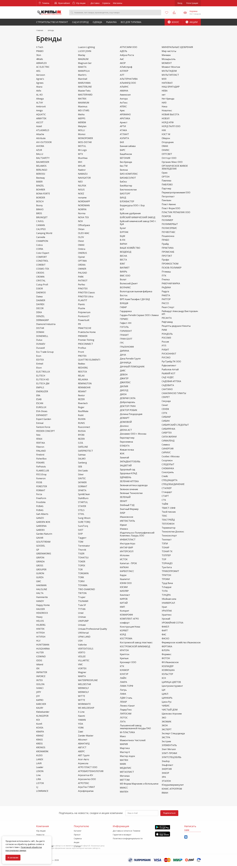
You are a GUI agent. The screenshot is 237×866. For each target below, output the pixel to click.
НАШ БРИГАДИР (171, 86)
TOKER (81, 561)
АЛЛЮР (124, 71)
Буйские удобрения (130, 213)
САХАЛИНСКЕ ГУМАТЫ (174, 393)
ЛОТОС (124, 717)
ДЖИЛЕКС (125, 382)
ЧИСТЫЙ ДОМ (170, 709)
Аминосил (125, 94)
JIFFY (38, 692)
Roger (81, 407)
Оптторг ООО (169, 158)
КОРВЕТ (124, 630)
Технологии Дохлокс (173, 531)
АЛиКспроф (126, 67)
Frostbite (41, 502)
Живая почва (127, 449)
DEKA (39, 312)
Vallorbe (82, 644)
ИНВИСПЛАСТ (128, 539)
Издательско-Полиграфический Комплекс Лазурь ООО (137, 534)
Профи (165, 259)
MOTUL (82, 146)
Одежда (97, 22)
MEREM (82, 122)
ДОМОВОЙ (126, 422)
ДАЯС (123, 370)
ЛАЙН (123, 678)
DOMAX (40, 332)
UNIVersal (83, 632)
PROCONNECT (85, 344)
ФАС (164, 634)
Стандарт (167, 492)
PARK (81, 276)
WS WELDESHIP (86, 707)
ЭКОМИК (166, 721)
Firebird (40, 454)
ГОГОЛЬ (124, 327)
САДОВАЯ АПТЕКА (171, 381)
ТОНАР (165, 547)
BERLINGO (41, 169)
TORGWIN (83, 573)
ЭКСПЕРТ (167, 729)
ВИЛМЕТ (125, 267)
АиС (122, 59)
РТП (164, 345)
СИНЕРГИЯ (167, 448)
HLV (38, 640)
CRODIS (40, 272)
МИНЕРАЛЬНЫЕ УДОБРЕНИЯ (177, 47)
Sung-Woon (84, 518)
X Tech (39, 47)
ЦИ (163, 689)
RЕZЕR (81, 438)
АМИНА (124, 90)
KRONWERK (42, 751)
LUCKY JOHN (84, 51)
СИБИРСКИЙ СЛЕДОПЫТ (175, 424)
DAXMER (40, 300)
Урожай (166, 618)
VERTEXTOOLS (85, 648)
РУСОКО (166, 357)
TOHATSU (83, 557)
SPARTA (82, 490)
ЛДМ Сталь (126, 697)
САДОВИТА (168, 385)
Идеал (123, 524)
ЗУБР (122, 513)
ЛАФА (123, 693)
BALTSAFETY (43, 158)
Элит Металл (169, 749)
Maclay (81, 55)
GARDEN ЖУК (43, 522)
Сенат (165, 405)
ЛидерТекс (126, 709)
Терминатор (168, 527)
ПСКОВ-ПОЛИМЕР (171, 267)
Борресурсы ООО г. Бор (132, 205)
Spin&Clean (84, 494)
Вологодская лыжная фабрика (136, 291)
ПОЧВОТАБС (168, 232)
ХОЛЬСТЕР (167, 674)
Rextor (81, 395)
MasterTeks (84, 90)
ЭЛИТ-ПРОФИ (169, 753)
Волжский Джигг (129, 283)
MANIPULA (84, 71)
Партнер (166, 188)
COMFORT (41, 257)
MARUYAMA (84, 82)
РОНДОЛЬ (167, 333)
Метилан (125, 775)
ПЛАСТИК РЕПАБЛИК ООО (176, 212)
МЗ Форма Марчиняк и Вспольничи (139, 783)
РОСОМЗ (166, 337)
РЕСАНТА (167, 318)
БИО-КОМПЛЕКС (129, 173)
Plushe (81, 308)
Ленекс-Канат (127, 705)
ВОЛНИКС (125, 287)
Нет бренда (168, 98)
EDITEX (40, 359)
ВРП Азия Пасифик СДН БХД (135, 299)
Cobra (39, 245)
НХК (164, 130)
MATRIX (82, 98)
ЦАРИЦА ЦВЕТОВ (171, 682)
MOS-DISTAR (85, 142)
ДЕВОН (124, 374)
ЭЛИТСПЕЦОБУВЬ (171, 757)
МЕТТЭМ (125, 779)
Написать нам (190, 828)
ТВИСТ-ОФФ (168, 508)
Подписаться (169, 813)
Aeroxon (40, 75)
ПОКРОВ (166, 216)
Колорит (124, 610)
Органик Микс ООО (172, 162)
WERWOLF (83, 688)
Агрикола (83, 763)
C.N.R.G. (40, 221)
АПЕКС (123, 106)
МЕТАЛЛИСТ (127, 772)
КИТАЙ (124, 603)
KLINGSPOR (42, 715)
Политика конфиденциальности (128, 838)
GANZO (40, 518)
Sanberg (82, 462)
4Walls (39, 59)
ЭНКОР (165, 773)
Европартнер (127, 437)
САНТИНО (167, 389)
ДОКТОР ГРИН (128, 406)
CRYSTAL (41, 280)
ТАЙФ (165, 504)
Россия (165, 341)
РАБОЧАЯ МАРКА (171, 283)
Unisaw (82, 624)
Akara (39, 86)
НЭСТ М (166, 134)
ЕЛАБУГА (124, 445)
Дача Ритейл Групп (130, 358)
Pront (81, 351)
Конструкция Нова (130, 626)
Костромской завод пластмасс (136, 642)
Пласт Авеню (169, 204)
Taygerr (82, 537)
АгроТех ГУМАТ (86, 787)
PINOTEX (83, 288)
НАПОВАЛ (167, 82)
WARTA (82, 676)
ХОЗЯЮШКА (168, 670)
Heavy (39, 617)
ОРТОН (166, 176)
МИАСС (124, 787)
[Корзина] (185, 12)
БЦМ (122, 236)
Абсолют (82, 739)
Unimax (82, 617)
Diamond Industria (45, 324)
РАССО (165, 303)
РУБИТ (165, 349)
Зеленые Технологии (131, 493)
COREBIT (41, 264)
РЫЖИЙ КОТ (168, 373)
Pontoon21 (84, 316)
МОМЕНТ (167, 63)
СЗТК (164, 413)
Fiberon (40, 446)
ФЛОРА (166, 650)
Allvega (40, 98)
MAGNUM (83, 59)
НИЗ (164, 102)
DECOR (39, 308)
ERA (38, 395)
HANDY (40, 601)
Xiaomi (81, 715)
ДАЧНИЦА (125, 362)
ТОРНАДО (167, 563)
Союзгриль (168, 472)
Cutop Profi (42, 284)
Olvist (81, 241)
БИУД (123, 197)
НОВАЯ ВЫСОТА (170, 114)
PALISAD (82, 272)
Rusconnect (84, 427)
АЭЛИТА (124, 138)
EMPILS (40, 387)
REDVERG (83, 367)
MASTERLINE (85, 86)
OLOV (81, 237)
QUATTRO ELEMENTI (89, 359)
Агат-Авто (83, 759)
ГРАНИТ (124, 335)
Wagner (82, 672)
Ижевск (124, 528)
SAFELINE (83, 446)
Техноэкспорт (169, 535)
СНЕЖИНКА (168, 468)
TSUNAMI (83, 601)
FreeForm (41, 498)
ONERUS (82, 253)
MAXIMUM (83, 102)
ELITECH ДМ (42, 383)
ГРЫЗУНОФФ (127, 346)
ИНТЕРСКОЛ (126, 551)
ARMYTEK (41, 118)
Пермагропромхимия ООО (176, 192)
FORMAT (40, 490)
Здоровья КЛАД (128, 473)
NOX (80, 221)
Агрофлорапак (86, 791)
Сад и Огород (80, 22)
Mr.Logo (82, 150)
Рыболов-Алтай (170, 369)
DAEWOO (41, 292)
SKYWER (82, 482)
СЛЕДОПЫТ (168, 464)
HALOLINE (41, 589)
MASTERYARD (85, 94)
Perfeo (81, 284)
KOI (38, 719)
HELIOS (40, 621)
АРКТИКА (125, 118)
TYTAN (81, 609)
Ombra (81, 249)
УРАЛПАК (167, 610)
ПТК (164, 275)
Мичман (166, 55)
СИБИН (166, 420)
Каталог (77, 830)
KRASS (39, 739)
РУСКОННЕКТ (169, 353)
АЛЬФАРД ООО (128, 82)
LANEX (39, 759)
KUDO (39, 755)
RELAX (81, 375)
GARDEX (40, 530)
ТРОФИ (166, 579)
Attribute (41, 138)
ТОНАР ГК (167, 551)
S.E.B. (80, 442)
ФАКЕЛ (165, 626)
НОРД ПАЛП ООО (171, 126)
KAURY (39, 707)
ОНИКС (166, 150)
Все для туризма (131, 22)
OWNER (82, 268)
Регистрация (192, 3)
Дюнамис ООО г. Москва (133, 433)
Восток (124, 295)
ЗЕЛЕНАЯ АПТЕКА (129, 481)
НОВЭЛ (166, 118)
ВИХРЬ (123, 271)
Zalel (80, 731)
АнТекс (124, 102)
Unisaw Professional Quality (92, 628)
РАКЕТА (166, 295)
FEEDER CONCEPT (45, 431)
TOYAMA (82, 585)
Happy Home (43, 605)
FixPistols (41, 466)
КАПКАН (124, 567)
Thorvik (82, 549)
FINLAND (41, 450)
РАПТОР (166, 299)
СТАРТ (165, 496)
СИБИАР (166, 416)
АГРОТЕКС (83, 783)
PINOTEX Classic (86, 292)
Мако (123, 736)
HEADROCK (42, 613)
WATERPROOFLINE (88, 680)
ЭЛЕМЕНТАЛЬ (169, 745)
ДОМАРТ (124, 418)
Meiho (81, 114)
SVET (80, 530)
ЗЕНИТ (123, 501)
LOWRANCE (42, 791)
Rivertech (83, 403)
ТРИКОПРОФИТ (170, 571)
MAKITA (82, 67)
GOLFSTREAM (43, 541)
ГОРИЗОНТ (126, 331)
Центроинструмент (172, 686)
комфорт (125, 622)
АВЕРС (81, 751)
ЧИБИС (166, 705)
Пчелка (166, 279)
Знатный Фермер (129, 509)
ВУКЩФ (124, 303)
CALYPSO (41, 229)
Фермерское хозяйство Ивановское (181, 642)
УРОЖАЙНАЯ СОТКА (172, 622)
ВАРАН (123, 244)
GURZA (39, 577)
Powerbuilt (83, 320)
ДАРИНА (124, 350)
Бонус (175, 22)
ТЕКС (164, 515)
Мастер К (125, 752)
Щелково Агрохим (172, 713)
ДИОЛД (124, 390)
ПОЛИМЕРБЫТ (170, 224)
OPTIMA (82, 260)
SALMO (82, 458)
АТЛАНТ (124, 134)
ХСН (164, 678)
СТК (164, 500)
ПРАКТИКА (167, 247)
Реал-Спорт (168, 307)
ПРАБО (165, 240)
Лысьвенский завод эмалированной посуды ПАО (135, 727)
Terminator (84, 545)
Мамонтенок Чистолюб (133, 740)
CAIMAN (40, 225)
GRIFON (40, 557)
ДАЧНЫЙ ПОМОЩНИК (132, 366)
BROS (39, 213)
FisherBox (41, 458)
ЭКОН (165, 725)
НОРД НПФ (168, 122)
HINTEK (40, 628)
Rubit (81, 415)
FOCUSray (41, 474)
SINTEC (82, 478)
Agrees (39, 82)
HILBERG (40, 624)
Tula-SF (82, 605)
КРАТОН (124, 650)
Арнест (123, 122)
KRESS (39, 743)
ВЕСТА (123, 259)
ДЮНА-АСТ (126, 430)
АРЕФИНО (125, 114)
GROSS (39, 565)
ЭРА (164, 777)
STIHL (81, 514)
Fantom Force (43, 427)
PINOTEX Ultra (85, 296)
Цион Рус (167, 701)
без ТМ (124, 165)
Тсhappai (166, 587)
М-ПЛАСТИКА (127, 732)
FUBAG (39, 506)
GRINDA (40, 561)
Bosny (39, 205)
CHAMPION (42, 241)
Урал (164, 606)
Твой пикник (169, 511)
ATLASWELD (42, 130)
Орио (164, 172)
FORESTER (41, 486)
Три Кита (167, 567)
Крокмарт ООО (128, 662)
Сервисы (106, 3)
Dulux (39, 340)
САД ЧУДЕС (168, 377)
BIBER (39, 181)
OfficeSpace (84, 225)
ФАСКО (165, 638)
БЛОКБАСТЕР (127, 201)
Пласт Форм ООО (171, 208)
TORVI (81, 581)
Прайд (165, 244)
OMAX (81, 245)
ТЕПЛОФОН (168, 523)
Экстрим (166, 741)
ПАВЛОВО (167, 184)
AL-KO (39, 94)
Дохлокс (124, 426)
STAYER (82, 506)
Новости (40, 834)
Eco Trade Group (45, 351)
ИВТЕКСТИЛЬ (127, 520)
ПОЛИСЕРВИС (169, 228)
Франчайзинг (64, 3)
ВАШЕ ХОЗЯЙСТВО (130, 247)
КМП (122, 606)
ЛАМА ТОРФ (126, 686)
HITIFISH (40, 636)
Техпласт (167, 539)
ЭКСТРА (166, 737)
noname (82, 197)
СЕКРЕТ (166, 397)
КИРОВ (124, 599)
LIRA (38, 779)
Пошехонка (168, 236)
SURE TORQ (84, 522)
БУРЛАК (124, 232)
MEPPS (81, 118)
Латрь (123, 689)
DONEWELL (42, 336)
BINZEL (40, 185)
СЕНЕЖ (165, 409)
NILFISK (82, 185)
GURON (40, 573)
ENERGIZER (42, 391)
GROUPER (41, 569)
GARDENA (41, 526)
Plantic (81, 304)
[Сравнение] (174, 12)
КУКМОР (124, 670)
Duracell (40, 348)
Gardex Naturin (44, 533)
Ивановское (126, 517)
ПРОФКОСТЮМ (170, 263)
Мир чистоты (169, 51)
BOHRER (40, 189)
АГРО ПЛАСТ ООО (87, 767)
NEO (80, 181)
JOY (38, 696)
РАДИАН (166, 287)
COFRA (39, 249)
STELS (81, 510)
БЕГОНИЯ (125, 158)
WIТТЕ (81, 700)
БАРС (122, 150)
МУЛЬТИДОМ (169, 71)
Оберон (166, 138)
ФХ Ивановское (170, 662)
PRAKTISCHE (84, 328)
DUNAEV (40, 344)
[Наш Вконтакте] (185, 837)
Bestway (40, 177)
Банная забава (128, 146)
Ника (164, 106)
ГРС (122, 342)
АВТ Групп (83, 755)
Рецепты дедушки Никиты (176, 326)
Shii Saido (83, 470)
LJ (37, 787)
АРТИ (123, 126)
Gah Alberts (42, 514)
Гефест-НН (125, 323)
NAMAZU (83, 173)
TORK (81, 577)
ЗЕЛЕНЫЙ (125, 497)
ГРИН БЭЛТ (126, 338)
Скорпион (167, 460)
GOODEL (40, 545)
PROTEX (82, 355)
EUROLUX (41, 407)
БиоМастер (126, 185)
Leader (39, 767)
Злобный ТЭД (127, 505)
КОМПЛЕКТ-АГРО (129, 618)
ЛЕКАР (123, 701)
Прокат (77, 834)
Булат (123, 228)
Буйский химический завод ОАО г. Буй (138, 223)
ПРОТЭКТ (167, 255)
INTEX (39, 680)
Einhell (39, 363)
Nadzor (82, 169)
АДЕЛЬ (123, 51)
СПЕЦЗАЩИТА (169, 480)
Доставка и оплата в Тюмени (126, 830)
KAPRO (39, 700)
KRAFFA (40, 731)
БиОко (123, 181)
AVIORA (40, 146)
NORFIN (82, 209)
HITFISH (40, 632)
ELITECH (40, 375)
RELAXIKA (83, 379)
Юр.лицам (80, 3)
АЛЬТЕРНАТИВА (129, 78)
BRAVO (39, 209)
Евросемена (126, 441)
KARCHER (41, 704)
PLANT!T (82, 300)
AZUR (39, 150)
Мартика (125, 748)
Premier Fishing (86, 340)
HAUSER (40, 609)
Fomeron (41, 478)
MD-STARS (83, 110)
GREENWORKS (43, 553)
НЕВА (164, 90)
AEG (38, 71)
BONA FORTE (43, 193)
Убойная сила (169, 599)
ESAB (39, 399)
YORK (81, 727)
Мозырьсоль (169, 59)
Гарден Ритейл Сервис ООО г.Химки (139, 315)
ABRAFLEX (41, 63)
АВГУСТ (82, 747)
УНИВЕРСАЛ (168, 603)
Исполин (124, 555)
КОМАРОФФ (126, 614)
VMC (80, 664)
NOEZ (81, 193)
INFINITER (41, 672)
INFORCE (40, 676)
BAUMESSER (42, 162)
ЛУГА (122, 721)
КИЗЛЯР (124, 591)
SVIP (80, 533)
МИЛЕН (124, 791)
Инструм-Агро (127, 543)
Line (38, 775)
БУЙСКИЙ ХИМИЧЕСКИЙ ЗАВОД (137, 217)
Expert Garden (43, 419)
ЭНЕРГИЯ (167, 769)
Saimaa (81, 454)
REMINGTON (85, 383)
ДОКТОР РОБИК (128, 410)
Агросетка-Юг (85, 775)
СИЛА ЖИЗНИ (169, 436)
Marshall (82, 78)
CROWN (40, 276)
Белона (124, 169)
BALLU (39, 154)
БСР (122, 209)
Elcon (39, 367)
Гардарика (126, 311)
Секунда (166, 401)
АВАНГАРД (84, 743)
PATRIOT (83, 280)
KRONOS (40, 747)
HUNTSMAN (42, 644)
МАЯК (123, 764)
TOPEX (81, 565)
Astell (39, 126)
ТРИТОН (166, 575)
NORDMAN (84, 205)
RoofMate (83, 411)
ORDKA (81, 264)
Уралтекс (167, 614)
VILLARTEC (83, 660)
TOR (80, 569)
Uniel (80, 613)
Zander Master (85, 735)
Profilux (82, 348)
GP (37, 549)
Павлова (166, 180)
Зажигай (124, 457)
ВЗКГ (122, 263)
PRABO (39, 51)
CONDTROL (42, 260)
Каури (123, 575)
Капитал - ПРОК (128, 563)
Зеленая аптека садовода (133, 485)
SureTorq (83, 526)
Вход (179, 3)
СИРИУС (166, 452)
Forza (39, 494)
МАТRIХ (124, 760)
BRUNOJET (42, 217)
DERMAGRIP (42, 320)
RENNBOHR (84, 387)
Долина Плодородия (131, 414)
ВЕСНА (123, 255)
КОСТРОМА (126, 638)
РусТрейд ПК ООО (171, 361)
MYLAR (81, 165)
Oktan (81, 229)
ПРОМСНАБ (168, 251)
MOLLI (81, 130)
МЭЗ (164, 78)
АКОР (123, 63)
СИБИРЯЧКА (168, 428)
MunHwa (82, 158)
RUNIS (81, 423)
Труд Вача (167, 583)
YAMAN (82, 719)
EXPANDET (42, 415)
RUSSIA (82, 431)
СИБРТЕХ (167, 432)
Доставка (95, 3)
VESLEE (82, 656)
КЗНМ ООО (126, 583)
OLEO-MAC (83, 233)
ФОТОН (166, 658)
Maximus (82, 106)
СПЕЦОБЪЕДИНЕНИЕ (173, 484)
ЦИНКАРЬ (167, 697)
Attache (40, 134)
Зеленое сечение (129, 489)
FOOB (39, 482)
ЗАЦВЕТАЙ (126, 465)
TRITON (82, 593)
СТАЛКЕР (167, 488)
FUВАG (39, 510)
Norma (81, 213)
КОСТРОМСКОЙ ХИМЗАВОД (135, 646)
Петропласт (168, 196)
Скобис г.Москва (170, 456)
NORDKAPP (84, 201)
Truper (81, 597)
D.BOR (39, 288)
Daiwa (39, 296)
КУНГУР (124, 674)
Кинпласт (125, 595)
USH (80, 640)
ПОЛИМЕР (167, 220)
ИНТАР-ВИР (126, 547)
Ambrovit (41, 106)
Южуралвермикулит (173, 784)
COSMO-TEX (42, 268)
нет (164, 94)
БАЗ (122, 142)
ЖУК (122, 453)
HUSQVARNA (43, 648)
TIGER (81, 553)
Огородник (168, 142)
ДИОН (123, 394)
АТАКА (123, 130)
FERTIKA (40, 442)
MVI (80, 162)
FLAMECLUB (42, 470)
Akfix (38, 90)
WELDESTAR (84, 684)
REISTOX (82, 371)
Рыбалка (111, 22)
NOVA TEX (83, 217)
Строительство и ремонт (52, 22)
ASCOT (39, 122)
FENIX (39, 438)
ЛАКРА (123, 682)
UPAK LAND (84, 636)
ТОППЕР (166, 555)
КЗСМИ (124, 587)
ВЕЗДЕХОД (125, 251)
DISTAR (40, 328)
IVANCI (39, 688)
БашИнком (126, 154)
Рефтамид (167, 322)
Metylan (82, 126)
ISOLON (40, 684)
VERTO (81, 652)
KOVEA (39, 727)
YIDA (80, 723)
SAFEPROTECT (85, 450)
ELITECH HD (42, 379)
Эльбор (166, 761)
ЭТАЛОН (166, 781)
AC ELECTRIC (43, 67)
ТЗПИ (165, 543)
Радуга (165, 291)
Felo (38, 434)
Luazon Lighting (86, 47)
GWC (38, 581)
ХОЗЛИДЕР (167, 666)
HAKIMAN (41, 585)
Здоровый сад (127, 469)
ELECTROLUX (43, 371)
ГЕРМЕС (124, 319)
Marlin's (82, 75)
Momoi (81, 134)
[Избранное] (166, 12)
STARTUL (83, 502)
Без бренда (126, 162)
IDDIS (39, 660)
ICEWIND (41, 656)
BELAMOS (41, 165)
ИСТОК (124, 559)
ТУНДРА (166, 595)
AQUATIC (41, 114)
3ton (38, 55)
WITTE (81, 696)
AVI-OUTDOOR (44, 142)
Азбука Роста (127, 55)
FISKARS (40, 462)
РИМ (164, 330)
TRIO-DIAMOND (86, 589)
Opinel (81, 257)
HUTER (40, 652)
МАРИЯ (124, 744)
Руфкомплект (169, 365)
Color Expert (42, 253)
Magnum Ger (85, 63)
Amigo (39, 110)
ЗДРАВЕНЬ (125, 477)
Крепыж (124, 658)
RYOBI (81, 434)
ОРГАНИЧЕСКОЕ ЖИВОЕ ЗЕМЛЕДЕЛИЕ (175, 167)
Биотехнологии (128, 189)
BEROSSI (40, 173)
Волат (123, 279)
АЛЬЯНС (124, 86)
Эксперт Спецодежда (173, 733)
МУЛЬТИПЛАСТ (170, 75)
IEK (38, 668)
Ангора (124, 98)
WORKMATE (84, 704)
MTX (80, 154)
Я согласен (13, 857)
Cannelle (40, 237)
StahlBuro (83, 498)
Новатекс (167, 110)
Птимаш (166, 271)
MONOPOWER (85, 138)
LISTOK (40, 783)
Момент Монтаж (171, 67)
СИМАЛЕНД (168, 440)
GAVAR (39, 537)
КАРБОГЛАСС (127, 571)
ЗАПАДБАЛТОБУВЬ (130, 461)
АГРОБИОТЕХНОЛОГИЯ (90, 771)
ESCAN (39, 403)
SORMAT (82, 486)
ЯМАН (165, 792)
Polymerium (84, 312)
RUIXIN (81, 419)
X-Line (81, 711)
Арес (122, 110)
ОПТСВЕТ (167, 154)
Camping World (44, 233)
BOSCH (40, 201)
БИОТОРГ (125, 193)
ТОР (164, 559)
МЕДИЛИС (125, 768)
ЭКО (164, 717)
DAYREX (40, 304)
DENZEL (40, 316)
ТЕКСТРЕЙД (168, 519)
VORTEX (82, 668)
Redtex (81, 363)
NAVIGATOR (84, 177)
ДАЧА (123, 354)
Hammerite (42, 597)
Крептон (124, 654)
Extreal (39, 423)
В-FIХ (122, 240)
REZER (81, 399)
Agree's (40, 78)
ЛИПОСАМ (125, 713)
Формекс (166, 654)
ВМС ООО (125, 275)
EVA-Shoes (41, 411)
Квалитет (125, 579)
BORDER (40, 197)
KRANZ (39, 735)
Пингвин (166, 200)
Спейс (165, 476)
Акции (193, 22)
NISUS (81, 189)
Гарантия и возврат (122, 834)
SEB (80, 466)
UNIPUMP (83, 621)
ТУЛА (165, 591)
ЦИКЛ (165, 693)
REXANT (82, 391)
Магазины (117, 3)
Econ (38, 355)
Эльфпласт (167, 765)
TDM (80, 541)
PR (79, 324)
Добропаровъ (127, 402)
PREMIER (82, 336)
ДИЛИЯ (124, 386)
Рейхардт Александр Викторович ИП (180, 313)
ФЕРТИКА (167, 646)
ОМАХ (165, 146)
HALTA (39, 593)
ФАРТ (165, 630)
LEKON (39, 771)
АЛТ (122, 75)
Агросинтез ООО (87, 779)
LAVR (39, 763)
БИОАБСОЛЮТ (128, 177)
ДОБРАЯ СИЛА (127, 398)
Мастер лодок (127, 756)
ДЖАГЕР (124, 378)
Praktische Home (87, 332)
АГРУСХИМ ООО (128, 47)
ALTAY (39, 102)
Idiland (39, 664)
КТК (122, 666)
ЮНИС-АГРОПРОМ (172, 788)
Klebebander (42, 711)
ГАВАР (123, 307)
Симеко (166, 444)
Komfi (39, 723)
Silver (81, 474)
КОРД (123, 634)
